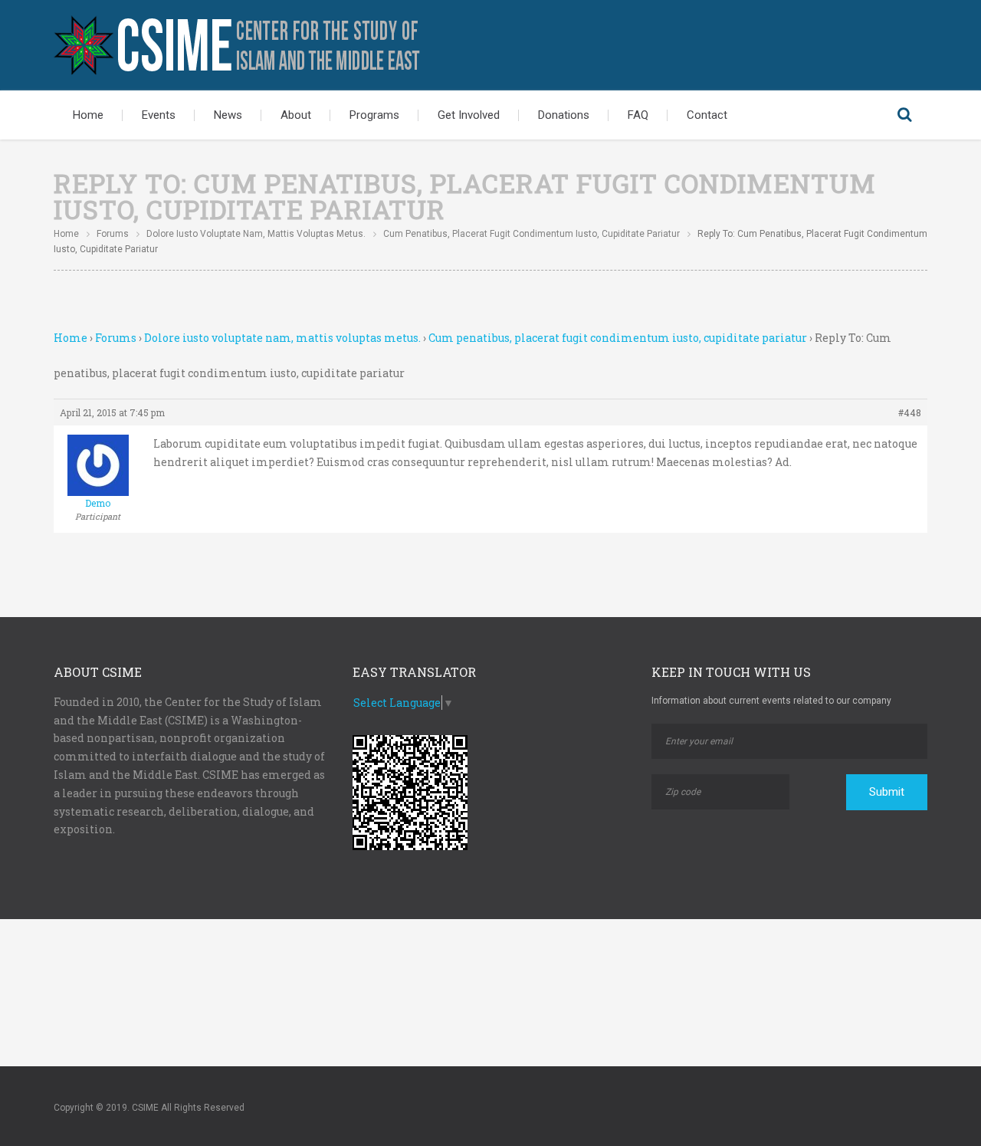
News (228, 115)
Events (159, 115)
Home (88, 115)
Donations (563, 115)
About (296, 115)
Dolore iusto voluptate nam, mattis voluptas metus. (256, 233)
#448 (909, 412)
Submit (886, 792)
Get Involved (469, 115)
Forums (113, 233)
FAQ (638, 115)
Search (904, 115)
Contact (707, 115)
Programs (374, 115)
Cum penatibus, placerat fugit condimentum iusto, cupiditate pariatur (531, 233)
